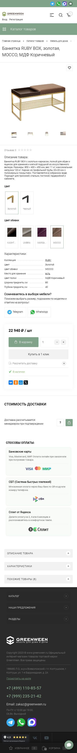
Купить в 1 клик (38, 354)
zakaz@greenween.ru (31, 704)
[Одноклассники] (16, 382)
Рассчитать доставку (25, 363)
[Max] (64, 3)
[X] (26, 382)
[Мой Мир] (21, 382)
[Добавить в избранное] (69, 68)
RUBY (48, 260)
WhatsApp (42, 311)
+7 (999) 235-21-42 (23, 696)
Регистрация (16, 19)
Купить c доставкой (69, 422)
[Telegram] (52, 3)
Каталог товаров (23, 29)
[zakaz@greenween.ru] (70, 3)
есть (47, 273)
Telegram (18, 311)
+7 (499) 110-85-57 (23, 688)
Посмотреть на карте (18, 678)
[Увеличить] (38, 100)
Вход (4, 19)
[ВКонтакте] (11, 382)
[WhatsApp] (58, 3)
